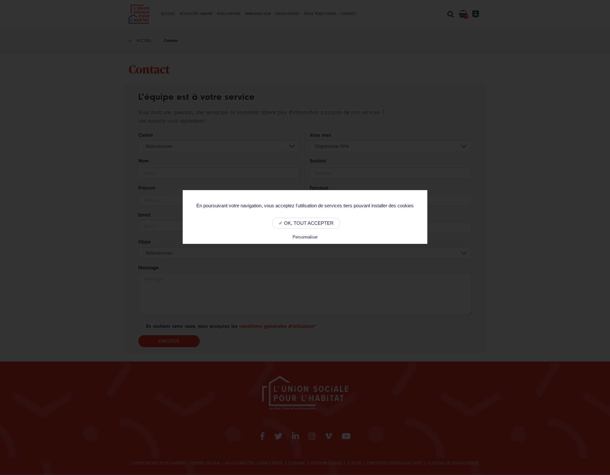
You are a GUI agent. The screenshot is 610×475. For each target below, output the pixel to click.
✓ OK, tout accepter (306, 223)
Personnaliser (305, 237)
